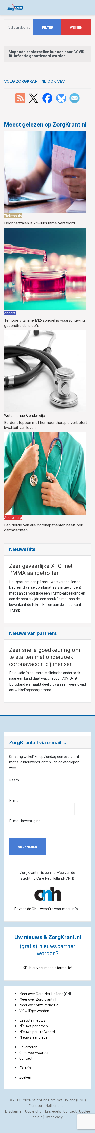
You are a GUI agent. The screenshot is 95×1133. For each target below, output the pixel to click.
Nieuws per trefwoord (37, 1031)
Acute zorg (13, 517)
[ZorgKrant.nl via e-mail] (74, 97)
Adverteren (28, 1047)
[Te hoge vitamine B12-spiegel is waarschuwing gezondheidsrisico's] (45, 268)
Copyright (33, 1111)
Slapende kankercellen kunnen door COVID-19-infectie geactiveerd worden (47, 53)
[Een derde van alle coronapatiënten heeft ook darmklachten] (45, 473)
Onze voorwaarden (34, 1052)
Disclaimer (14, 1111)
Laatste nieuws (32, 1020)
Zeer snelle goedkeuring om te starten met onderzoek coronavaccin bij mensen (44, 657)
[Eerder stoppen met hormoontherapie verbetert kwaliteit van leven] (45, 370)
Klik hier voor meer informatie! (47, 967)
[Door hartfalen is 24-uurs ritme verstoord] (45, 171)
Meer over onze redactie (39, 1005)
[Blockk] (15, 7)
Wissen (76, 27)
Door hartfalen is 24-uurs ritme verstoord (39, 223)
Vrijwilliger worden (34, 1010)
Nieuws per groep (33, 1025)
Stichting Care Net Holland (53, 1100)
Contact (26, 1058)
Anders (10, 313)
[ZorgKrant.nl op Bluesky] (62, 97)
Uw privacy (54, 1116)
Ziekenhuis (13, 215)
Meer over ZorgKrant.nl (37, 999)
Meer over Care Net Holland (41, 993)
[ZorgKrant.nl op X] (33, 97)
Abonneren (27, 846)
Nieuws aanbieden (34, 1037)
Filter (47, 27)
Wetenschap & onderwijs (24, 415)
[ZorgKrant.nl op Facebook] (47, 97)
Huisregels (52, 1111)
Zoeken (25, 1077)
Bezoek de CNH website (33, 908)
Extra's (25, 1067)
